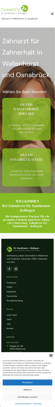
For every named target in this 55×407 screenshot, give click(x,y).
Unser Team (12, 315)
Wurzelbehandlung (15, 300)
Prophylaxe (11, 283)
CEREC (10, 287)
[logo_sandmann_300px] (14, 6)
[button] (51, 355)
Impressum (37, 403)
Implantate (11, 291)
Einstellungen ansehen (27, 397)
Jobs (9, 324)
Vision (9, 319)
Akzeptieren (27, 382)
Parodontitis (12, 296)
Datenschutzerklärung (23, 403)
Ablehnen (27, 390)
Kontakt (10, 328)
